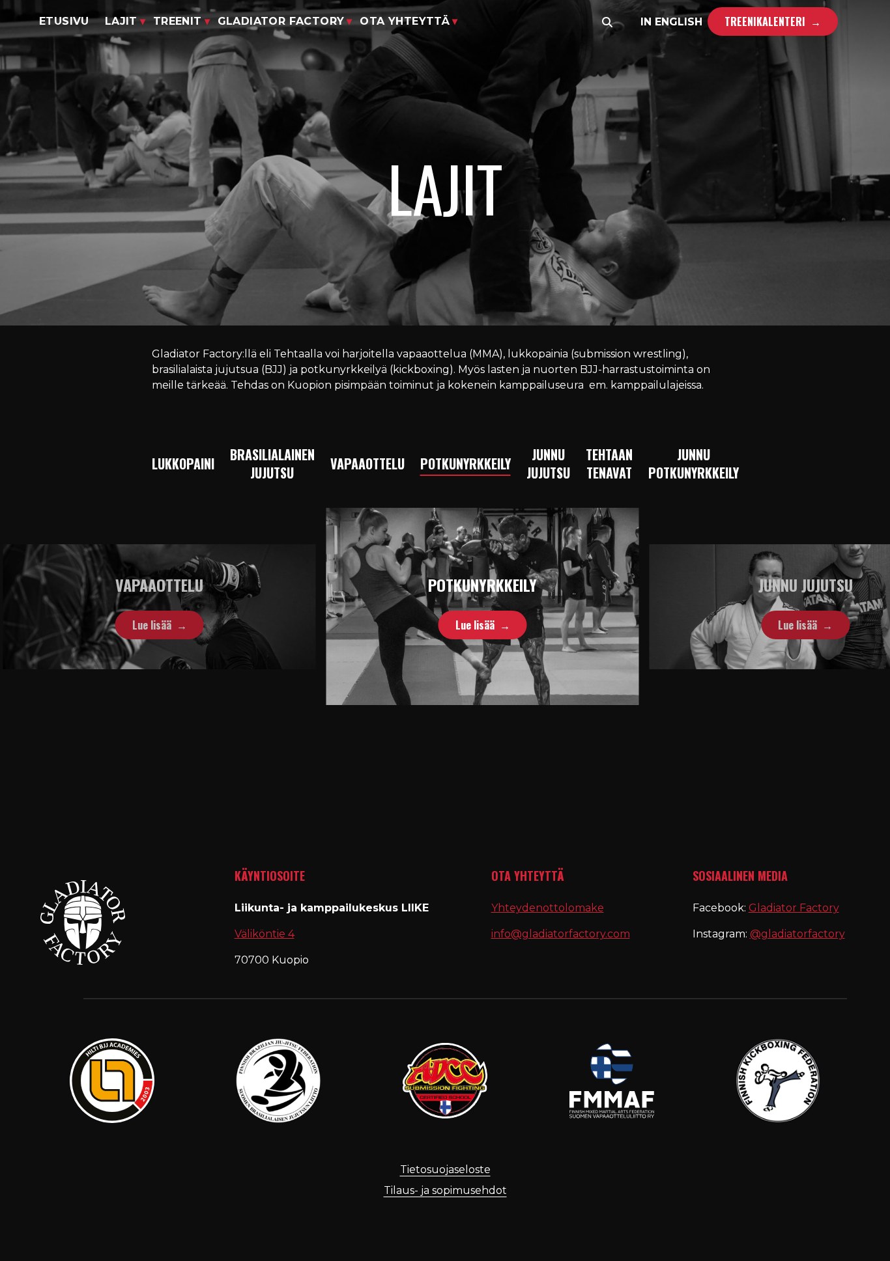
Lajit (121, 21)
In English (671, 22)
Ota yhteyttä (405, 21)
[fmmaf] (611, 1080)
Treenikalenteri (765, 21)
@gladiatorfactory (797, 934)
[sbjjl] (278, 1080)
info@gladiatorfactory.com (560, 934)
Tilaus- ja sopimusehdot (445, 1190)
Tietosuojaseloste (445, 1169)
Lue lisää (114, 625)
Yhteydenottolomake (547, 908)
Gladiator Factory (281, 21)
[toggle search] (607, 22)
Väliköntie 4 (264, 934)
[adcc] (445, 1080)
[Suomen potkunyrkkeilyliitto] (778, 1080)
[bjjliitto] (112, 1080)
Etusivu (64, 21)
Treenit (177, 21)
